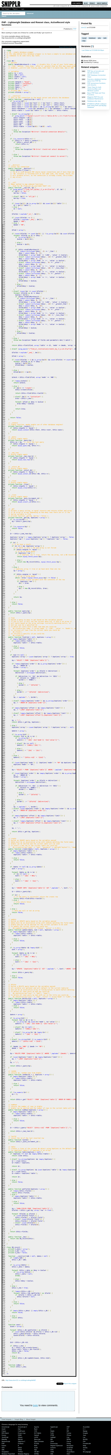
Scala (36, 1447)
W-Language (87, 1452)
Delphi (52, 1431)
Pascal (69, 1441)
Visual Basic (71, 1452)
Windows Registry (23, 1454)
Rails (35, 1445)
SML (3, 1450)
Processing (53, 1443)
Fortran (69, 1433)
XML (51, 1454)
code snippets (77, 3)
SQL (35, 1450)
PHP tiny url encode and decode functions (95, 72)
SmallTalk (70, 1447)
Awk (19, 1429)
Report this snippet (69, 1383)
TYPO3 (20, 1452)
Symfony (69, 1450)
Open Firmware (39, 1441)
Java (84, 1435)
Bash (35, 1429)
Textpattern (5, 1452)
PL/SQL (36, 1443)
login (35, 1405)
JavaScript (5, 1437)
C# (67, 1429)
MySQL (85, 1439)
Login (22, 9)
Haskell (36, 1435)
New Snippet (6, 9)
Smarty (85, 1447)
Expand (61, 47)
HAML (20, 1435)
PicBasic (21, 1443)
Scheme (53, 1447)
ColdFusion (21, 1431)
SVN (51, 1450)
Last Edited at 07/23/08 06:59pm (93, 50)
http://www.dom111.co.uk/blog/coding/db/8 (20, 1380)
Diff (68, 1431)
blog (86, 3)
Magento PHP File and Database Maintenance (95, 98)
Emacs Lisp (21, 1433)
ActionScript (5, 1427)
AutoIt (3, 1429)
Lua (84, 1437)
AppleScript (54, 1427)
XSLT (68, 1454)
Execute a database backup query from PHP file (96, 80)
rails (104, 38)
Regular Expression (56, 1445)
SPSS (20, 1450)
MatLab (20, 1439)
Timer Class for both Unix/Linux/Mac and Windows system (94, 89)
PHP (74, 29)
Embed (67, 47)
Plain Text (73, 47)
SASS (20, 1447)
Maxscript (37, 1439)
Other (52, 1441)
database (92, 38)
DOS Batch (5, 1433)
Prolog (69, 1443)
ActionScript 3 (22, 1427)
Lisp (68, 1437)
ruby (83, 41)
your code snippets (99, 6)
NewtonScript (6, 1441)
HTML (52, 1435)
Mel (51, 1439)
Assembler (86, 1427)
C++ (84, 1429)
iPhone (69, 1435)
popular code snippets (79, 6)
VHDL (52, 1452)
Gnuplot (85, 1433)
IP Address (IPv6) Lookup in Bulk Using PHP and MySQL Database (97, 105)
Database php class (94, 101)
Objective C (21, 1441)
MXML (69, 1439)
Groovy (4, 1435)
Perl (84, 1441)
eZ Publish (37, 1433)
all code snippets (60, 6)
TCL (84, 1450)
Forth (52, 1433)
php (99, 38)
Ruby (84, 1445)
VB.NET (36, 1452)
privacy (92, 3)
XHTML (36, 1454)
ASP (68, 1427)
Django (85, 1431)
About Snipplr (31, 1419)
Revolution (70, 1445)
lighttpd (52, 1437)
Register (15, 9)
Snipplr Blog (19, 1419)
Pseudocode (87, 1443)
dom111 (84, 27)
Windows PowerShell (8, 1454)
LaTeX (36, 1437)
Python (4, 1445)
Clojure (4, 1431)
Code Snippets (6, 1419)
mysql (84, 38)
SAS (3, 1447)
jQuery (20, 1437)
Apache (36, 1427)
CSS (35, 1431)
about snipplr (102, 3)
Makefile (4, 1439)
